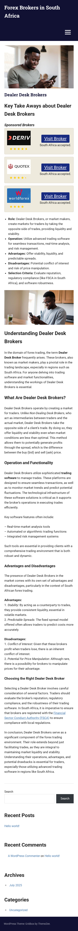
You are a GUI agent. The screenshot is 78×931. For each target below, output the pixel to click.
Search (8, 791)
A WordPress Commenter (24, 856)
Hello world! (11, 826)
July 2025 (15, 885)
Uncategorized (18, 910)
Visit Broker (55, 138)
